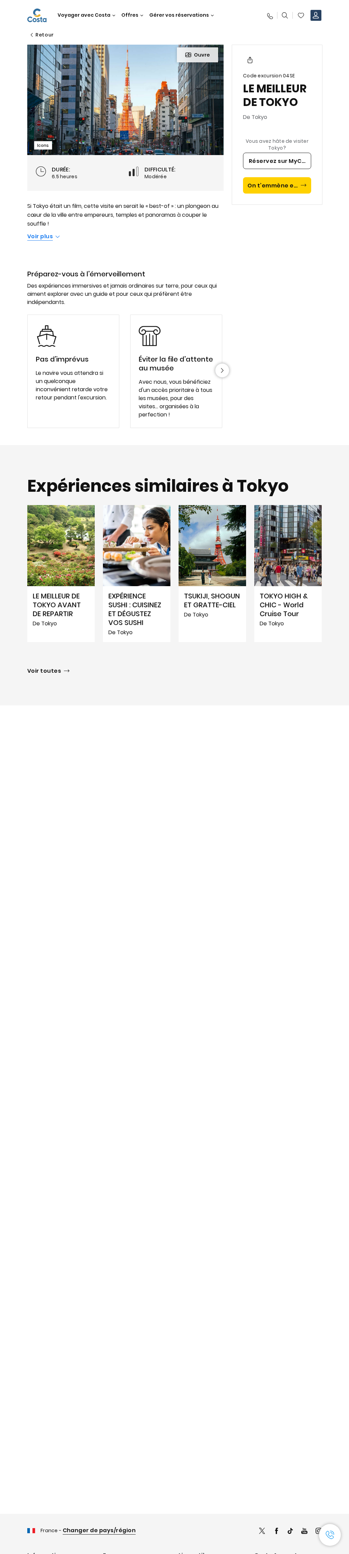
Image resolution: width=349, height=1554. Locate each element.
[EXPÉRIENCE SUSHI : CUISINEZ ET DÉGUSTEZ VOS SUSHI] (136, 573)
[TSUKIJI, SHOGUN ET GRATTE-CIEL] (212, 573)
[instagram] (319, 1532)
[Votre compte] (316, 15)
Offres (129, 15)
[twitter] (262, 1532)
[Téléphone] (269, 15)
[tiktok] (290, 1532)
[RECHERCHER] (285, 15)
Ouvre (202, 54)
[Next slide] (222, 370)
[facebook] (276, 1532)
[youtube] (304, 1532)
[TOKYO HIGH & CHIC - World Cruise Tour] (288, 573)
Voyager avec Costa (84, 15)
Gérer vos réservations (179, 15)
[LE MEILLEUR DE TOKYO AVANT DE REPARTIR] (61, 573)
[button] (301, 15)
